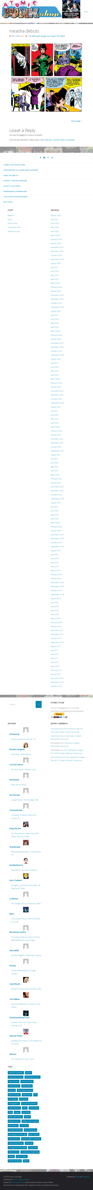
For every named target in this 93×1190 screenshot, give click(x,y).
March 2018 (55, 618)
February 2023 (56, 383)
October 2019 (56, 542)
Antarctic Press (27, 1081)
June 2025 (55, 271)
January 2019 (56, 578)
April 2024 (55, 327)
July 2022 (54, 411)
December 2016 (57, 678)
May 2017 (54, 658)
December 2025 (57, 247)
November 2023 (57, 347)
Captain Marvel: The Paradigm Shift (24, 800)
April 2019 (55, 566)
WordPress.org (14, 231)
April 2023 (55, 375)
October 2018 (56, 590)
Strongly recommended (17, 1148)
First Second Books (29, 1103)
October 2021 (56, 447)
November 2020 (57, 491)
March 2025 (55, 283)
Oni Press (24, 1125)
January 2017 (56, 674)
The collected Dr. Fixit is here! (22, 1059)
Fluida (77, 1177)
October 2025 (56, 255)
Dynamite (23, 1099)
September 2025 (57, 259)
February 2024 (56, 335)
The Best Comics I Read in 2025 (23, 769)
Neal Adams (13, 1125)
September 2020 (57, 499)
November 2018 (57, 586)
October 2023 (56, 351)
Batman (12, 1090)
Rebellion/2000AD (15, 1130)
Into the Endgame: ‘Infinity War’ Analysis (26, 955)
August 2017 (56, 646)
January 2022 (56, 435)
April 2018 (55, 614)
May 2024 (54, 323)
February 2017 (56, 670)
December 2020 (57, 487)
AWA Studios (27, 1086)
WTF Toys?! (8, 202)
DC (35, 1095)
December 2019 (57, 534)
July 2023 (54, 363)
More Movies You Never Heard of (24, 870)
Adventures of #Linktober (21, 754)
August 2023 (56, 359)
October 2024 (56, 303)
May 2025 (54, 275)
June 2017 (55, 654)
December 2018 (57, 582)
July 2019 (54, 554)
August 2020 (56, 503)
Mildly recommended (30, 1121)
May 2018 (54, 610)
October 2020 (56, 495)
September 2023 (57, 355)
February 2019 (56, 574)
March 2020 (55, 522)
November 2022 (57, 395)
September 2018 (57, 594)
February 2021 (56, 479)
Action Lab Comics (15, 1077)
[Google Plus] (48, 157)
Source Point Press (16, 1143)
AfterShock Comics (32, 1077)
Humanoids (34, 1108)
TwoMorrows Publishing (30, 1152)
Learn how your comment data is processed (57, 140)
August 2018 (56, 598)
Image (17, 1112)
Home (86, 11)
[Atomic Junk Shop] (41, 9)
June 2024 (55, 319)
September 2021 (57, 451)
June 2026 (55, 223)
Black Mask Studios (25, 1090)
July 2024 (54, 315)
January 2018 (56, 626)
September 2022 (57, 403)
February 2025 (56, 287)
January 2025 (56, 291)
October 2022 (56, 399)
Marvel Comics (14, 1121)
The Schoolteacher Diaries (15, 197)
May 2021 (54, 467)
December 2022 (57, 391)
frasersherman (57, 729)
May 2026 (54, 227)
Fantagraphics (14, 1103)
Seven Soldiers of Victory (31, 1139)
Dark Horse (27, 1095)
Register (11, 215)
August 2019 (56, 550)
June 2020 (55, 510)
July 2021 (54, 459)
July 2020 (54, 506)
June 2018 (55, 606)
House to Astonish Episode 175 (23, 739)
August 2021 (56, 455)
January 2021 (56, 483)
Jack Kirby (26, 1112)
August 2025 (56, 263)
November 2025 (57, 251)
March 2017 (55, 666)
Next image (75, 121)
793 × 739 (15, 36)
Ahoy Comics (13, 1081)
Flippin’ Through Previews (15, 181)
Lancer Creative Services (21, 1179)
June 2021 (55, 463)
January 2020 (56, 530)
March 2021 (55, 475)
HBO (24, 1108)
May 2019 (54, 562)
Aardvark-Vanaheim (16, 1073)
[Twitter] (44, 157)
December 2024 (57, 295)
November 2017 (57, 634)
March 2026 (55, 235)
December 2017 (57, 630)
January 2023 (56, 387)
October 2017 (56, 638)
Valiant (11, 1156)
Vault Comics (22, 1156)
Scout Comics (14, 1139)
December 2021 (57, 439)
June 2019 (55, 558)
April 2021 (55, 471)
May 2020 (54, 514)
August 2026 (56, 215)
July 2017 (54, 650)
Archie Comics (14, 1086)
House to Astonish (12, 186)
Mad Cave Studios (15, 1117)
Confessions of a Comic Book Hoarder (20, 170)
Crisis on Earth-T (11, 175)
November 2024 (57, 299)
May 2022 (54, 419)
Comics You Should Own (14, 165)
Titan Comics (13, 1152)
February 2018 (56, 622)
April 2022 (55, 423)
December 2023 (57, 343)
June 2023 (55, 367)
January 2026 (56, 243)
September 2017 (57, 642)
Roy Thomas (33, 1134)
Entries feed (12, 223)
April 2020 (55, 518)
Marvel (27, 1117)
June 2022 (55, 415)
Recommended (30, 1130)
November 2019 (57, 538)
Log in (10, 219)
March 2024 (55, 331)
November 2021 (57, 443)
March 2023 (55, 379)
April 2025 (55, 279)
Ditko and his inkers (18, 784)
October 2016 (56, 686)
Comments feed (14, 227)
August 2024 (56, 311)
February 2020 (56, 526)
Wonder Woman (15, 1161)
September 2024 (57, 307)
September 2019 (57, 546)
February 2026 (56, 239)
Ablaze (28, 1073)
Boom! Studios (14, 1095)
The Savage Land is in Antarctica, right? (26, 903)
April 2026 (55, 231)
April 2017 (55, 662)
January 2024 (56, 339)
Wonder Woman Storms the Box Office (26, 989)
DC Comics (13, 1099)
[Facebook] (40, 157)
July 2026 (54, 219)
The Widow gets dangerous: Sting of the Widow (46, 36)
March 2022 (55, 427)
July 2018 (54, 602)
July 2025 (54, 267)
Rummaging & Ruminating (15, 191)
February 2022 (56, 431)
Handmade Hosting (17, 1182)
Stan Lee (29, 1143)
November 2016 (57, 682)
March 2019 (55, 570)
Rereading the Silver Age (17, 1134)
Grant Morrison (14, 1108)
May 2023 (54, 371)
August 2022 (56, 407)
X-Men (26, 1161)
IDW (10, 1112)
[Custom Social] (52, 157)
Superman (33, 1148)
